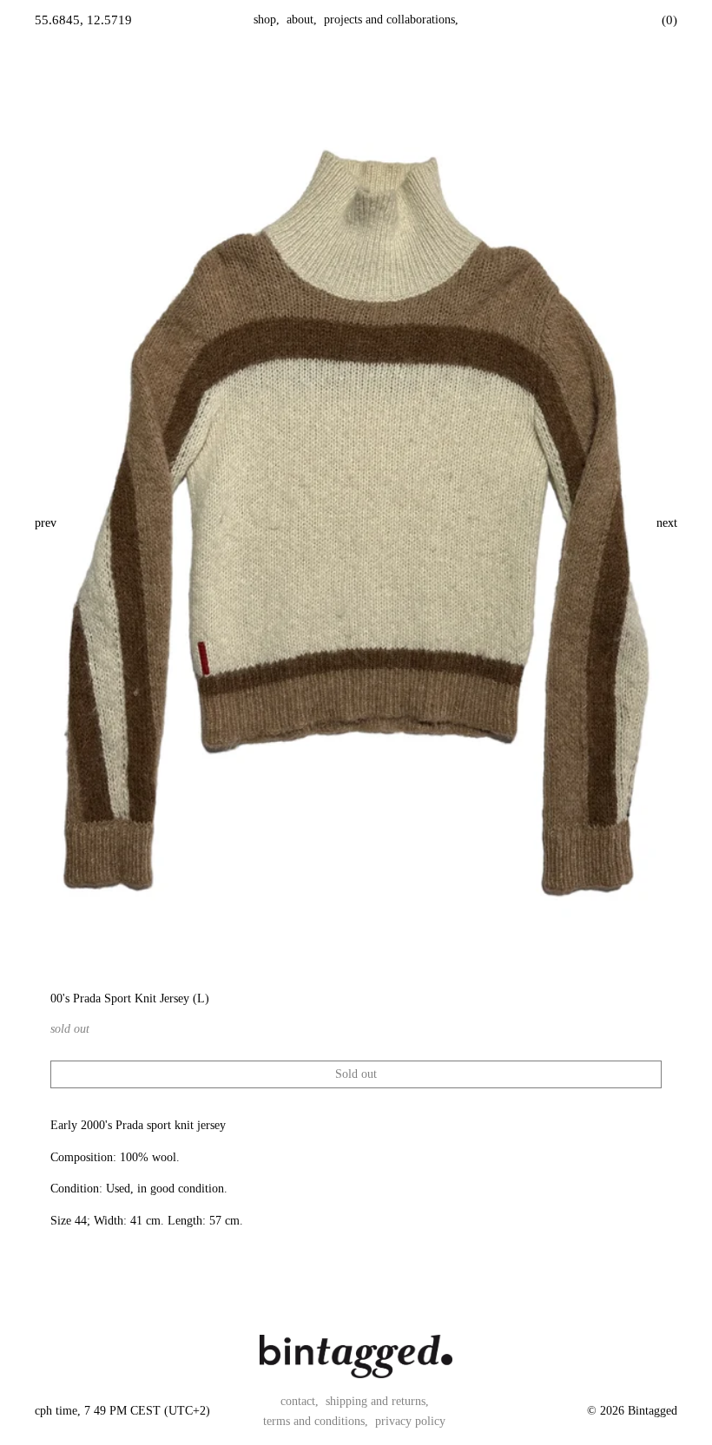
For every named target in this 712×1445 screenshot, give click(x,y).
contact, (299, 1401)
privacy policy (410, 1421)
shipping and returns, (377, 1401)
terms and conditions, (315, 1421)
